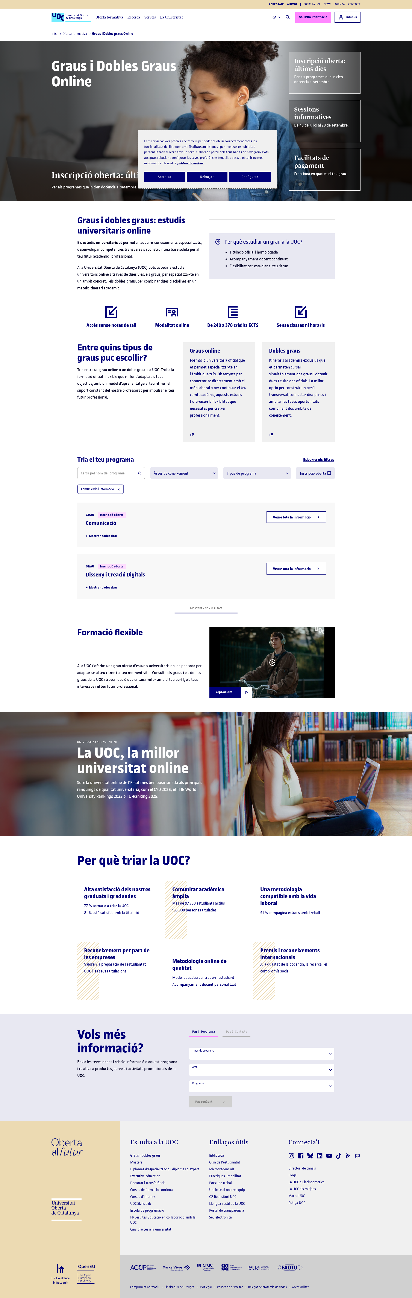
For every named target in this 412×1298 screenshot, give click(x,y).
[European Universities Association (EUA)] (259, 1267)
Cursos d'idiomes (143, 1196)
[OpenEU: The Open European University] (86, 1273)
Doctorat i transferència (147, 1182)
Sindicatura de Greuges (180, 1287)
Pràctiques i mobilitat (225, 1176)
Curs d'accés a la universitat (150, 1229)
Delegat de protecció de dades (267, 1287)
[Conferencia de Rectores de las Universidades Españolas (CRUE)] (205, 1266)
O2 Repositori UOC (222, 1196)
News (327, 4)
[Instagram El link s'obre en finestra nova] (291, 1156)
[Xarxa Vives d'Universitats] (176, 1267)
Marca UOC (296, 1195)
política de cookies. (190, 163)
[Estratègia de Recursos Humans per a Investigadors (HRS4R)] (61, 1274)
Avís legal (206, 1287)
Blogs (292, 1175)
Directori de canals (302, 1168)
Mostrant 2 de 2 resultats (206, 608)
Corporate (276, 4)
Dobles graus (284, 350)
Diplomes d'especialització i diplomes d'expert (164, 1169)
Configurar (250, 177)
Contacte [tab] (236, 1031)
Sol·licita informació (313, 17)
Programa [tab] (203, 1031)
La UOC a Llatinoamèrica (306, 1182)
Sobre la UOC (312, 4)
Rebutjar (207, 177)
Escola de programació (147, 1210)
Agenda (340, 4)
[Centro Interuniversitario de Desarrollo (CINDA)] (231, 1267)
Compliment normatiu (145, 1287)
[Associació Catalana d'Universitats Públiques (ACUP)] (143, 1267)
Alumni (292, 4)
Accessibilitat (300, 1287)
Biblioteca (216, 1155)
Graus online (205, 350)
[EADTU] (289, 1267)
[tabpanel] (262, 1077)
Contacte (354, 4)
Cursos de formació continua (151, 1189)
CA (275, 17)
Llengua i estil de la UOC (227, 1203)
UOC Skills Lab (140, 1203)
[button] (296, 517)
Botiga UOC (296, 1202)
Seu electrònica (220, 1217)
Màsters (136, 1162)
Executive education (145, 1176)
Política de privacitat (230, 1287)
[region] (207, 159)
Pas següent (203, 1101)
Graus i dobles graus (145, 1155)
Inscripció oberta (313, 473)
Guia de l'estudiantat (224, 1162)
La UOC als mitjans (302, 1188)
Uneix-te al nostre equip (227, 1189)
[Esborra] (118, 489)
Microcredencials (221, 1169)
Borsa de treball (221, 1182)
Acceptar (164, 177)
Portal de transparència (226, 1210)
